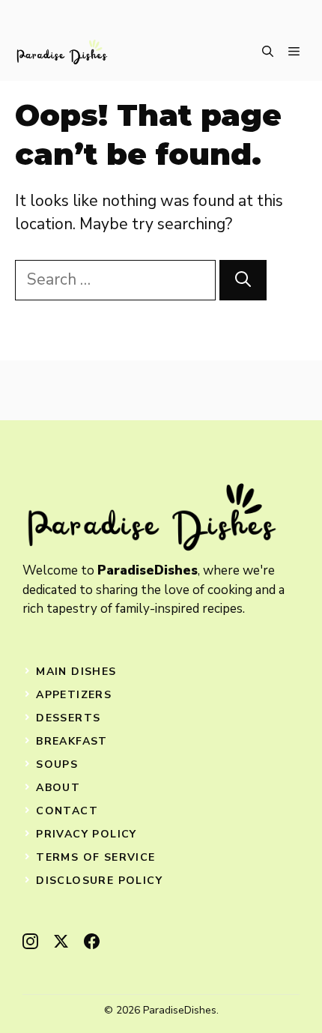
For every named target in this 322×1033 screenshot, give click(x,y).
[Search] (243, 280)
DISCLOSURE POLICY (99, 880)
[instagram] (30, 941)
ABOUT (58, 788)
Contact (67, 811)
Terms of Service (95, 857)
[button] (268, 52)
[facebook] (92, 941)
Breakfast (72, 741)
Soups (57, 764)
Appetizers (74, 695)
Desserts (68, 718)
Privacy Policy (86, 834)
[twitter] (61, 941)
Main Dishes (76, 671)
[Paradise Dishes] (61, 52)
